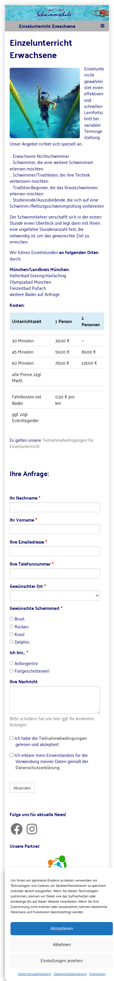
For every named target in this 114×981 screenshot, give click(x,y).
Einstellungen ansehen (62, 960)
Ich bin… (19, 652)
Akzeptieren (62, 928)
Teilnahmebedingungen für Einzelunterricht (52, 443)
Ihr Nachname (25, 498)
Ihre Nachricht (24, 681)
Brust (19, 618)
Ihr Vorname (23, 520)
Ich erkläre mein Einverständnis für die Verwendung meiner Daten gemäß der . (50, 761)
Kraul (19, 634)
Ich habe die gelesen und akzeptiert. (50, 741)
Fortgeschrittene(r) (31, 671)
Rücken (20, 626)
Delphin (21, 642)
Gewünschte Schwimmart (36, 608)
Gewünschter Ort (28, 586)
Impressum (97, 974)
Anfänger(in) (25, 663)
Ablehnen (62, 944)
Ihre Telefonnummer (31, 564)
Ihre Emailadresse (28, 542)
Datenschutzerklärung (34, 974)
